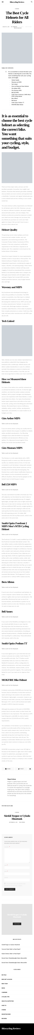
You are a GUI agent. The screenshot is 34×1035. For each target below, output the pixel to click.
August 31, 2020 (6, 26)
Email (6, 871)
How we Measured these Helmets (20, 86)
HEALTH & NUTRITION (8, 1001)
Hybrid (4, 1009)
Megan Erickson (11, 779)
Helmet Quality (15, 80)
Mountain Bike (6, 1014)
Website (6, 877)
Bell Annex (14, 100)
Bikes (3, 988)
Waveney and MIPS (17, 82)
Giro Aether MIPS (16, 88)
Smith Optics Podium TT (18, 102)
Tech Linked (14, 84)
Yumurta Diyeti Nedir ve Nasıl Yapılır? (11, 949)
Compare (17, 8)
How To (4, 1005)
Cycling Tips (5, 996)
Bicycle (4, 975)
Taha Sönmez (22, 822)
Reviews (4, 1018)
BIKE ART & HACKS (7, 979)
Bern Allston (15, 98)
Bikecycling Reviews (17, 2)
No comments (14, 26)
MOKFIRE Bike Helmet (18, 104)
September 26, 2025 (13, 822)
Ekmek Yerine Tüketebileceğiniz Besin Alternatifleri (14, 958)
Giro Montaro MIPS (17, 90)
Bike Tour (5, 983)
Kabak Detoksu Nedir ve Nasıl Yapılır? (11, 953)
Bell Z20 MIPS (15, 92)
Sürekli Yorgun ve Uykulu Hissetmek (17, 817)
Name (6, 865)
